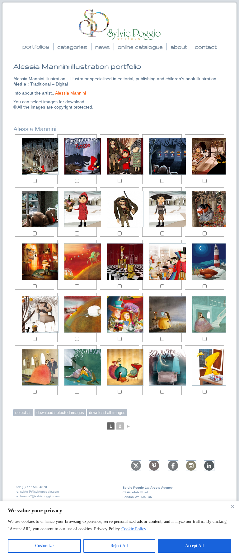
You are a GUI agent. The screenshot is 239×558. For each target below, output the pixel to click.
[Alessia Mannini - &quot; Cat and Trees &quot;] (162, 367)
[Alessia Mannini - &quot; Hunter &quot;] (119, 209)
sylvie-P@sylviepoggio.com (39, 491)
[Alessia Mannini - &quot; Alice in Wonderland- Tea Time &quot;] (119, 314)
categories (72, 47)
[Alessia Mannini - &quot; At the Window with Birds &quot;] (204, 367)
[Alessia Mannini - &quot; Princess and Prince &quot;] (34, 367)
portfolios (35, 46)
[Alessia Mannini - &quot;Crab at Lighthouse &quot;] (204, 261)
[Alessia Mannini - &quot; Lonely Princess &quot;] (162, 314)
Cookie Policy (133, 529)
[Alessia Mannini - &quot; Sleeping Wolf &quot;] (34, 209)
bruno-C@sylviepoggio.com (39, 496)
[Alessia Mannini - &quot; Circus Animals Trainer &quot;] (34, 261)
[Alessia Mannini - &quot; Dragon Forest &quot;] (204, 209)
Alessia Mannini (70, 93)
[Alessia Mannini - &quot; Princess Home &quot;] (204, 314)
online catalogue (140, 47)
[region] (119, 529)
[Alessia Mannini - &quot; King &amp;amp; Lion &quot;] (119, 261)
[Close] (232, 506)
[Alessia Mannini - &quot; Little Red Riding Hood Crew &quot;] (119, 156)
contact (206, 47)
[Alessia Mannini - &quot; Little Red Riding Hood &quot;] (77, 156)
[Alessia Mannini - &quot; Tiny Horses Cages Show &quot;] (162, 261)
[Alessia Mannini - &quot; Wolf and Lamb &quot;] (77, 314)
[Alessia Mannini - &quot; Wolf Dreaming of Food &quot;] (162, 156)
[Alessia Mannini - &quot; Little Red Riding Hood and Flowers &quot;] (34, 156)
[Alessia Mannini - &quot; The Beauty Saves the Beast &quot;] (77, 367)
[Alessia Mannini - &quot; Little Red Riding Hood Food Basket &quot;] (77, 209)
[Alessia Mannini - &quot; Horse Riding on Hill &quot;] (77, 261)
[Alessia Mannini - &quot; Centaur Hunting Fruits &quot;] (34, 314)
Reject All (119, 545)
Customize (44, 545)
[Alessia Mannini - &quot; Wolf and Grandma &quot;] (204, 156)
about (179, 47)
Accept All (194, 545)
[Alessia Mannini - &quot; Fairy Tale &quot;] (119, 367)
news (102, 47)
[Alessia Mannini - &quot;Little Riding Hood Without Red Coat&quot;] (162, 209)
